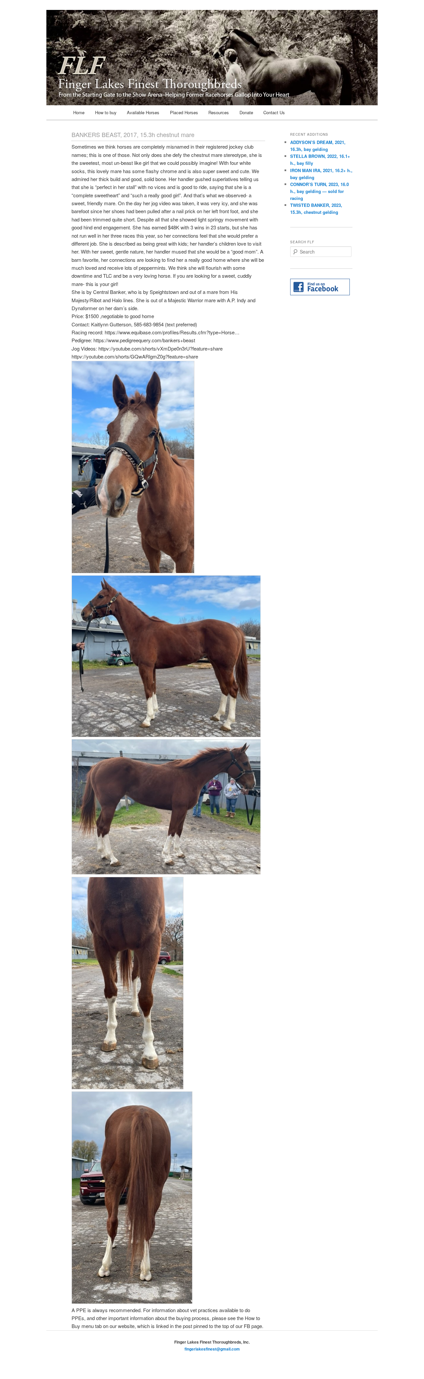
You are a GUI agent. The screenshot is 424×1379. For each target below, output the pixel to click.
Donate (246, 112)
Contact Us (274, 112)
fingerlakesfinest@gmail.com (212, 1349)
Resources (218, 112)
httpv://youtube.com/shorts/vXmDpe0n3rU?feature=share (160, 348)
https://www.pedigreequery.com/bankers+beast (144, 340)
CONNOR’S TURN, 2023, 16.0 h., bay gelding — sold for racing (319, 191)
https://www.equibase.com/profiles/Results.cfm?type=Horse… (172, 332)
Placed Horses (184, 112)
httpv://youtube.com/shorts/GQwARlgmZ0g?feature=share (135, 356)
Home (78, 112)
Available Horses (143, 112)
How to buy (106, 112)
